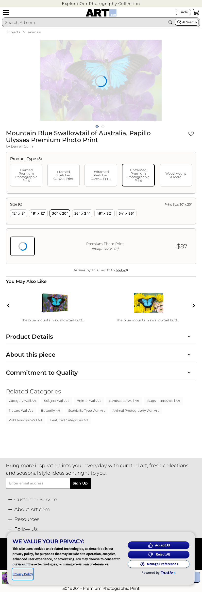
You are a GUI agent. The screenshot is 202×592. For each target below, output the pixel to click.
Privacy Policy (23, 574)
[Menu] (6, 13)
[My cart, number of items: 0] (196, 12)
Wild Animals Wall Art (25, 420)
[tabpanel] (101, 231)
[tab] (26, 175)
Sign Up (80, 483)
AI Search (189, 22)
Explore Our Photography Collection (101, 3)
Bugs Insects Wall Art (163, 401)
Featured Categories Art (69, 420)
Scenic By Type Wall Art (86, 410)
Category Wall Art (22, 401)
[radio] (18, 213)
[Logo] (101, 13)
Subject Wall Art (56, 401)
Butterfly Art (50, 410)
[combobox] (84, 22)
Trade (183, 12)
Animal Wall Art (89, 401)
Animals (34, 32)
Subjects (13, 32)
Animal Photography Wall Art (136, 410)
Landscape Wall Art (124, 401)
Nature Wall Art (21, 410)
